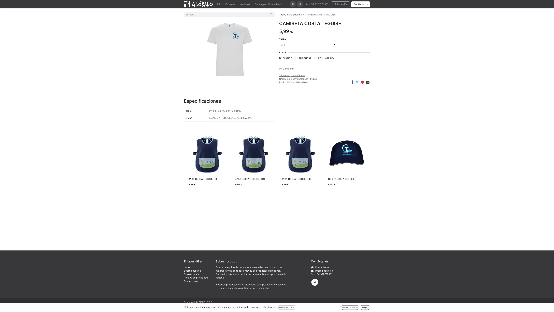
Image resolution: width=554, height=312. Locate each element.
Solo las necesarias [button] (350, 307)
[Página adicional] (314, 282)
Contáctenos (361, 4)
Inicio (187, 267)
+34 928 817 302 (319, 4)
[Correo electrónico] (367, 82)
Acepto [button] (365, 307)
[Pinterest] (362, 82)
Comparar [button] (288, 68)
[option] (277, 160)
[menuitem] (220, 4)
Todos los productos (290, 14)
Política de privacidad (196, 277)
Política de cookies (286, 307)
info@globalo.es (324, 270)
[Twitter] (357, 82)
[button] (300, 4)
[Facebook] (352, 82)
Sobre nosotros (192, 270)
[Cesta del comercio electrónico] (293, 4)
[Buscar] (271, 14)
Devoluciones (191, 274)
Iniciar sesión (340, 4)
